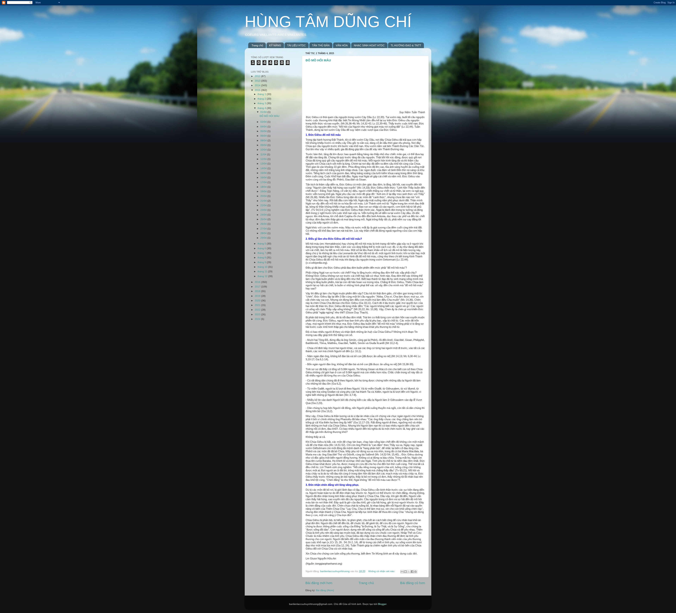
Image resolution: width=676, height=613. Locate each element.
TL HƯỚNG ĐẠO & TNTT (406, 45)
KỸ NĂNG (275, 45)
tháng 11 (263, 271)
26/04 (263, 224)
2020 (258, 300)
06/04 (263, 135)
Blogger (382, 604)
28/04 (263, 233)
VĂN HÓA (342, 45)
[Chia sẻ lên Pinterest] (415, 571)
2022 (258, 309)
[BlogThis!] (405, 571)
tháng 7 (262, 253)
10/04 (263, 149)
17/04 (263, 182)
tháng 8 (262, 257)
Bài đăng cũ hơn (412, 583)
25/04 (263, 219)
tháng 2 (262, 98)
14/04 (263, 168)
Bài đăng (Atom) (325, 590)
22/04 (263, 205)
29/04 (263, 238)
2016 (258, 282)
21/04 (263, 201)
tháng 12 (263, 276)
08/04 (263, 140)
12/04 (263, 159)
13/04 (263, 163)
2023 (258, 314)
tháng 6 (262, 248)
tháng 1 (262, 94)
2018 (258, 291)
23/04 (263, 210)
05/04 (263, 131)
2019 (258, 296)
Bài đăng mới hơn (318, 583)
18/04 (263, 187)
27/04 (263, 228)
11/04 (263, 154)
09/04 (263, 145)
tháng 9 (262, 262)
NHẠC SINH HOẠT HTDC (369, 45)
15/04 (263, 173)
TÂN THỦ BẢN (321, 45)
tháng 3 (262, 103)
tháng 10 (263, 267)
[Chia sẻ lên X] (409, 571)
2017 (258, 286)
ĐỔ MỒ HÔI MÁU (318, 60)
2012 (258, 76)
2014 (258, 85)
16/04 (263, 177)
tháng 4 (262, 108)
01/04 (263, 112)
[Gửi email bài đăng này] (402, 571)
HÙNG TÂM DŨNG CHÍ (328, 21)
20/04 (263, 196)
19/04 (263, 191)
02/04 (263, 122)
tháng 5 (262, 243)
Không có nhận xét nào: (382, 571)
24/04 (263, 214)
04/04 (263, 126)
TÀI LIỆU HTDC (296, 45)
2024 (258, 319)
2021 (258, 305)
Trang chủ (257, 45)
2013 (258, 80)
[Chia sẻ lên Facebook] (412, 571)
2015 (258, 90)
